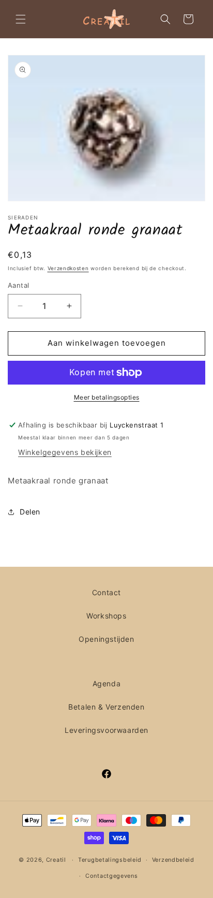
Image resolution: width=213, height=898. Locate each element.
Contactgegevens (111, 875)
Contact (106, 592)
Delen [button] (30, 511)
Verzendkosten (68, 268)
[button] (20, 19)
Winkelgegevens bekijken (65, 452)
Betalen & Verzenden (106, 706)
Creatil (56, 859)
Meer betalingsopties (107, 397)
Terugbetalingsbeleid (110, 859)
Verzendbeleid (173, 859)
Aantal (18, 285)
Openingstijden (106, 639)
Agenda (107, 683)
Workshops (106, 615)
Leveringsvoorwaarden (106, 730)
